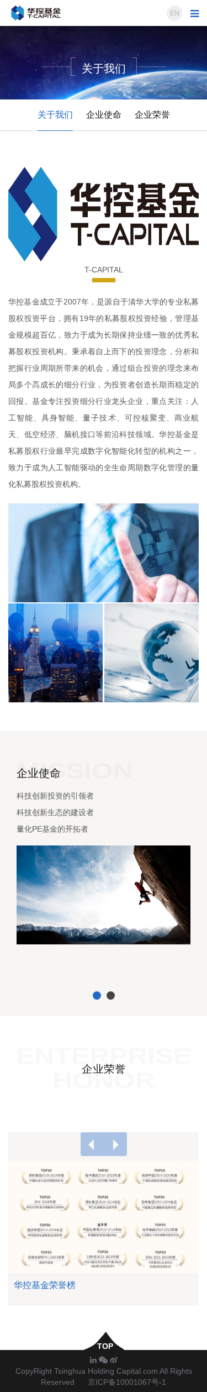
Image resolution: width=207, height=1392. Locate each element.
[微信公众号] (104, 1360)
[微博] (114, 1360)
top (104, 1346)
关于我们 (55, 114)
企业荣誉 (152, 114)
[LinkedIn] (94, 1360)
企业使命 (103, 114)
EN (174, 13)
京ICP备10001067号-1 (127, 1382)
